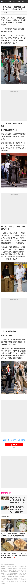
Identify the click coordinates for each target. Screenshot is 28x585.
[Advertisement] (14, 107)
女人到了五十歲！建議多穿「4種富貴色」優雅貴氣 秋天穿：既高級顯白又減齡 (13, 535)
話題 (14, 1)
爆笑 (23, 1)
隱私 (2, 564)
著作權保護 (11, 564)
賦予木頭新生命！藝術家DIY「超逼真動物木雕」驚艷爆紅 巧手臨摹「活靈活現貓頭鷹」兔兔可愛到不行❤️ (14, 555)
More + (25, 516)
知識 (10, 1)
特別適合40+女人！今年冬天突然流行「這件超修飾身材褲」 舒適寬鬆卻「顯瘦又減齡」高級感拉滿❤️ (18, 500)
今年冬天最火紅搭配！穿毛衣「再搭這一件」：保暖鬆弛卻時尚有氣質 (18, 509)
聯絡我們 (6, 564)
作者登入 (4, 1)
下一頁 (14, 444)
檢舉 (14, 13)
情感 (19, 1)
